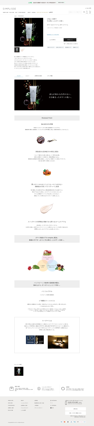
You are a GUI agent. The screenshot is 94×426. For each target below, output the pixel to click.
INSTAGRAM (54, 400)
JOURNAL (34, 12)
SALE (16, 12)
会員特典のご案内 (24, 405)
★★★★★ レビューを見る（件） (53, 34)
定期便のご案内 (11, 407)
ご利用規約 (36, 405)
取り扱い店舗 (10, 410)
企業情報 (36, 400)
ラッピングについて (24, 407)
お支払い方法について (59, 47)
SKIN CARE (11, 12)
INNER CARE (5, 12)
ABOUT (29, 12)
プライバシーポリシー (38, 407)
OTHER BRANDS (21, 12)
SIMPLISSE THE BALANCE (42, 12)
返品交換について (68, 47)
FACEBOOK (54, 405)
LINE (53, 407)
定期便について (75, 47)
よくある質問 (23, 410)
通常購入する (70, 39)
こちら (48, 388)
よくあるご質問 (88, 8)
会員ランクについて (51, 47)
